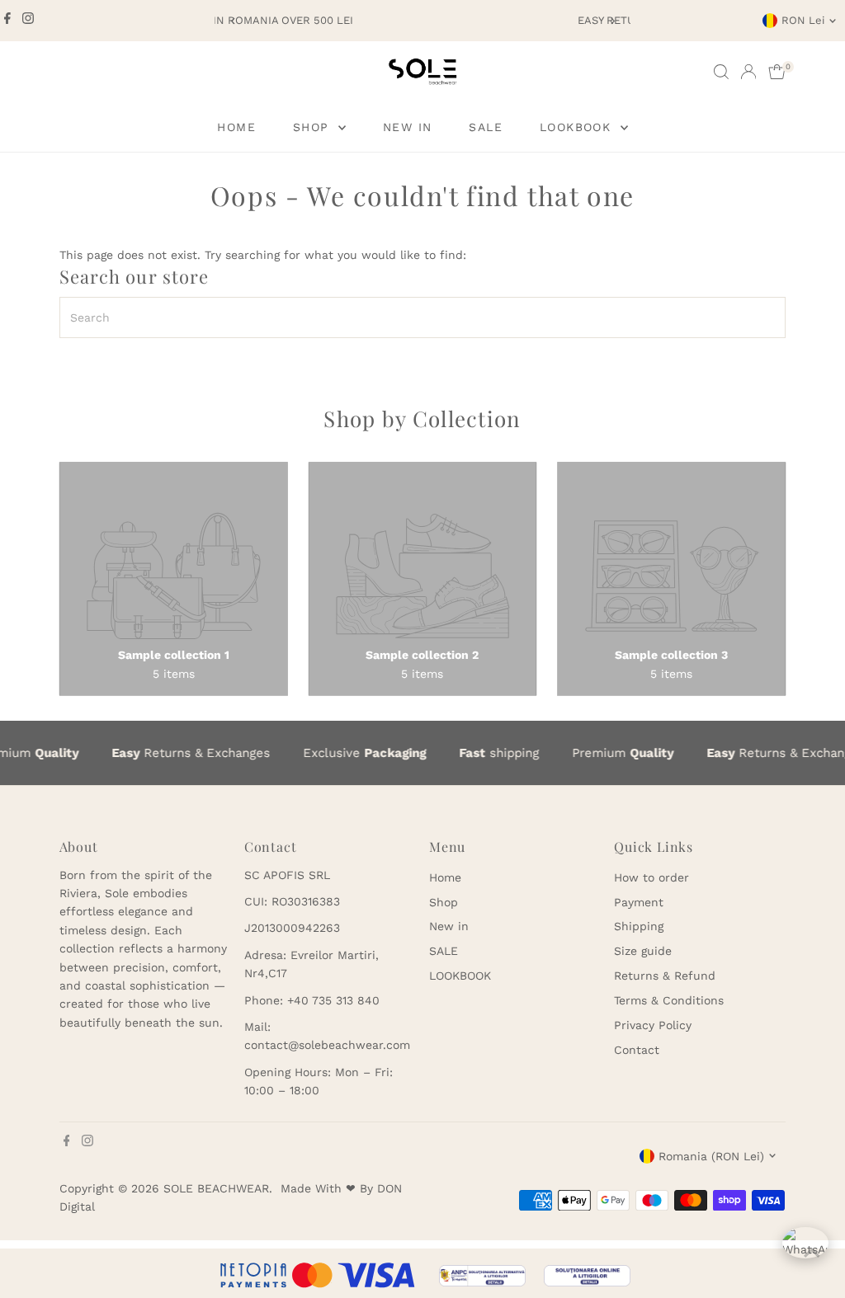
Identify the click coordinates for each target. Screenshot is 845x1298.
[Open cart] (777, 71)
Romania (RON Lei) (711, 1156)
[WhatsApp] (805, 1250)
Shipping (638, 926)
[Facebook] (7, 20)
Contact (636, 1049)
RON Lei (802, 20)
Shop (313, 127)
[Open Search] (721, 71)
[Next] (611, 21)
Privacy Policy (653, 1025)
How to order (651, 877)
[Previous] (233, 21)
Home (236, 127)
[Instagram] (28, 20)
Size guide (643, 950)
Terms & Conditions (669, 1000)
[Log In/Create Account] (748, 71)
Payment (638, 902)
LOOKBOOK (578, 127)
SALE (486, 127)
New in (407, 127)
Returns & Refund (664, 975)
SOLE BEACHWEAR (216, 1188)
